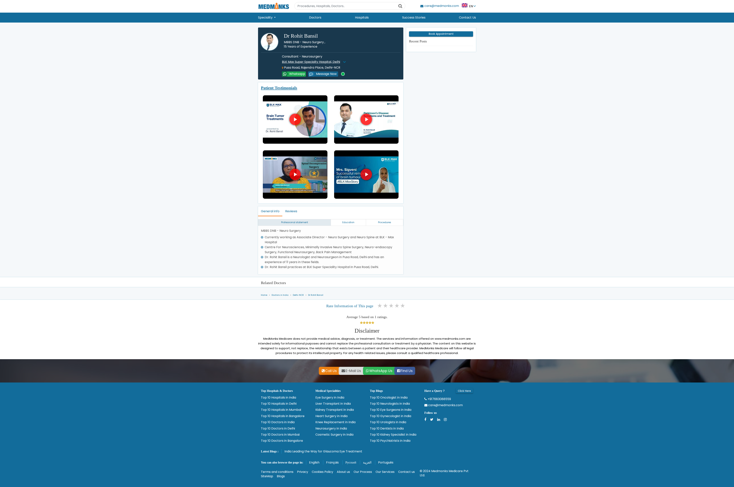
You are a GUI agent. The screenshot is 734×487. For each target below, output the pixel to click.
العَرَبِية (367, 462)
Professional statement (294, 222)
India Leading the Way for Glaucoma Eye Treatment (323, 451)
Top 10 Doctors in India (278, 422)
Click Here (464, 391)
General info (270, 211)
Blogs (281, 476)
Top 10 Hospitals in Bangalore (282, 416)
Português (385, 462)
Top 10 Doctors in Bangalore (282, 441)
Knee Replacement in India (335, 422)
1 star (380, 306)
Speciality (265, 17)
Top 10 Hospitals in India (278, 397)
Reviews (291, 211)
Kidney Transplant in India (334, 410)
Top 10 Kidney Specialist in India (393, 435)
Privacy (302, 472)
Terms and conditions (277, 472)
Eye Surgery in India (329, 397)
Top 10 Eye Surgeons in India (390, 410)
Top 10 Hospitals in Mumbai (281, 410)
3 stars (391, 306)
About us (343, 472)
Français (332, 462)
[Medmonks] (273, 6)
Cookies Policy (322, 472)
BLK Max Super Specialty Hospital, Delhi (311, 62)
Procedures (384, 222)
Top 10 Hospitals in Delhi (278, 404)
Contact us (406, 472)
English (314, 462)
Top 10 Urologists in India (388, 422)
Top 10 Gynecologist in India (390, 416)
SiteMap (267, 476)
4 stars (397, 306)
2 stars (386, 306)
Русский (350, 462)
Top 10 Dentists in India (387, 428)
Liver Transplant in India (333, 404)
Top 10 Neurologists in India (390, 404)
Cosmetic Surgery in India (334, 435)
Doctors (315, 17)
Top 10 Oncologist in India (389, 397)
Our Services (385, 472)
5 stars (403, 306)
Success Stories (413, 17)
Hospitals (362, 17)
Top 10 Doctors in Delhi (278, 428)
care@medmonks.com (445, 405)
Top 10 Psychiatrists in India (390, 441)
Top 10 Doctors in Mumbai (280, 435)
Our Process (363, 472)
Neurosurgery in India (331, 428)
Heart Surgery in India (331, 416)
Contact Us (467, 17)
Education (348, 222)
